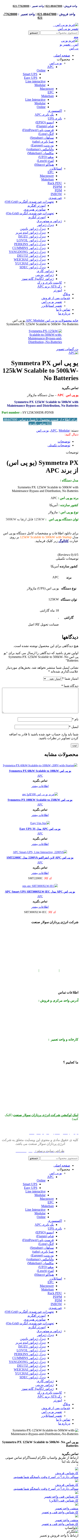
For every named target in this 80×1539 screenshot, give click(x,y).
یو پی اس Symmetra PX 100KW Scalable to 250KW (40, 799)
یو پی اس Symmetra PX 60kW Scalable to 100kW (40, 770)
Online (41, 70)
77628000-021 (21, 5)
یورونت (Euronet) (42, 145)
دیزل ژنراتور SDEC (32, 267)
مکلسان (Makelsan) (40, 153)
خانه (75, 320)
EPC (51, 92)
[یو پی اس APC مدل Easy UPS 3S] (40, 823)
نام (75, 719)
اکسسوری (55, 110)
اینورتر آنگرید (37, 217)
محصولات (65, 320)
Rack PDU (55, 183)
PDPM (57, 186)
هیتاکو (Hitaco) (44, 164)
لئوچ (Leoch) (45, 161)
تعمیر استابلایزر (51, 305)
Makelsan (47, 96)
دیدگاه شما (69, 686)
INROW (56, 194)
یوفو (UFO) (46, 157)
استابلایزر (55, 168)
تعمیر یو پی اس (51, 302)
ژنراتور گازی (45, 271)
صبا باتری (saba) (43, 141)
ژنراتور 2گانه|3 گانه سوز (38, 278)
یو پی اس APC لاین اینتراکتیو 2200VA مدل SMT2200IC (40, 857)
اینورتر (57, 290)
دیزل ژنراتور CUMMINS (29, 248)
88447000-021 (54, 5)
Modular (40, 85)
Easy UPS (30, 77)
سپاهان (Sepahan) (42, 137)
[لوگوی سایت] (64, 28)
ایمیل (73, 726)
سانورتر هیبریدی (35, 209)
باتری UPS (55, 118)
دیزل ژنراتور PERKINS (30, 244)
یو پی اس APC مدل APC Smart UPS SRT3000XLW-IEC (40, 891)
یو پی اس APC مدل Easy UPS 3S (40, 828)
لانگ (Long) (46, 134)
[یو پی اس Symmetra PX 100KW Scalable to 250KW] (40, 794)
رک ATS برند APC (49, 286)
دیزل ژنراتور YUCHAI (30, 263)
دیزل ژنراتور (45, 225)
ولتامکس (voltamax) (40, 149)
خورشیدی (55, 198)
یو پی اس (55, 63)
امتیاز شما (70, 678)
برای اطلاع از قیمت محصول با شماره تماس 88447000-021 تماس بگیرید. (40, 421)
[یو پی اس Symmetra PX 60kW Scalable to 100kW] (40, 765)
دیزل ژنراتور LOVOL (31, 240)
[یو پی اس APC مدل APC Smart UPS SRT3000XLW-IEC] (40, 886)
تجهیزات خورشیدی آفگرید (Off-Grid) (29, 201)
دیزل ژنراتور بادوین (33, 228)
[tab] (64, 441)
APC (50, 66)
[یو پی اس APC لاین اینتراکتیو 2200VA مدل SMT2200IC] (40, 852)
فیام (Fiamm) (45, 126)
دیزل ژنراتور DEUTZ (31, 255)
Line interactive (35, 81)
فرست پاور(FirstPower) (38, 130)
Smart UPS (30, 74)
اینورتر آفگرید (36, 205)
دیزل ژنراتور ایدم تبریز (31, 232)
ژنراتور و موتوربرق (49, 221)
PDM (58, 190)
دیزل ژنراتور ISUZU (32, 236)
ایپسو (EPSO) (44, 122)
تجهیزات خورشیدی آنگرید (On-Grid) (30, 213)
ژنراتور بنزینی (44, 275)
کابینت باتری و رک (49, 282)
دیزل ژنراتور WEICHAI (30, 259)
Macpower (47, 88)
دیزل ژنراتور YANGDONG (27, 251)
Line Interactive (35, 99)
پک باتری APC (44, 114)
